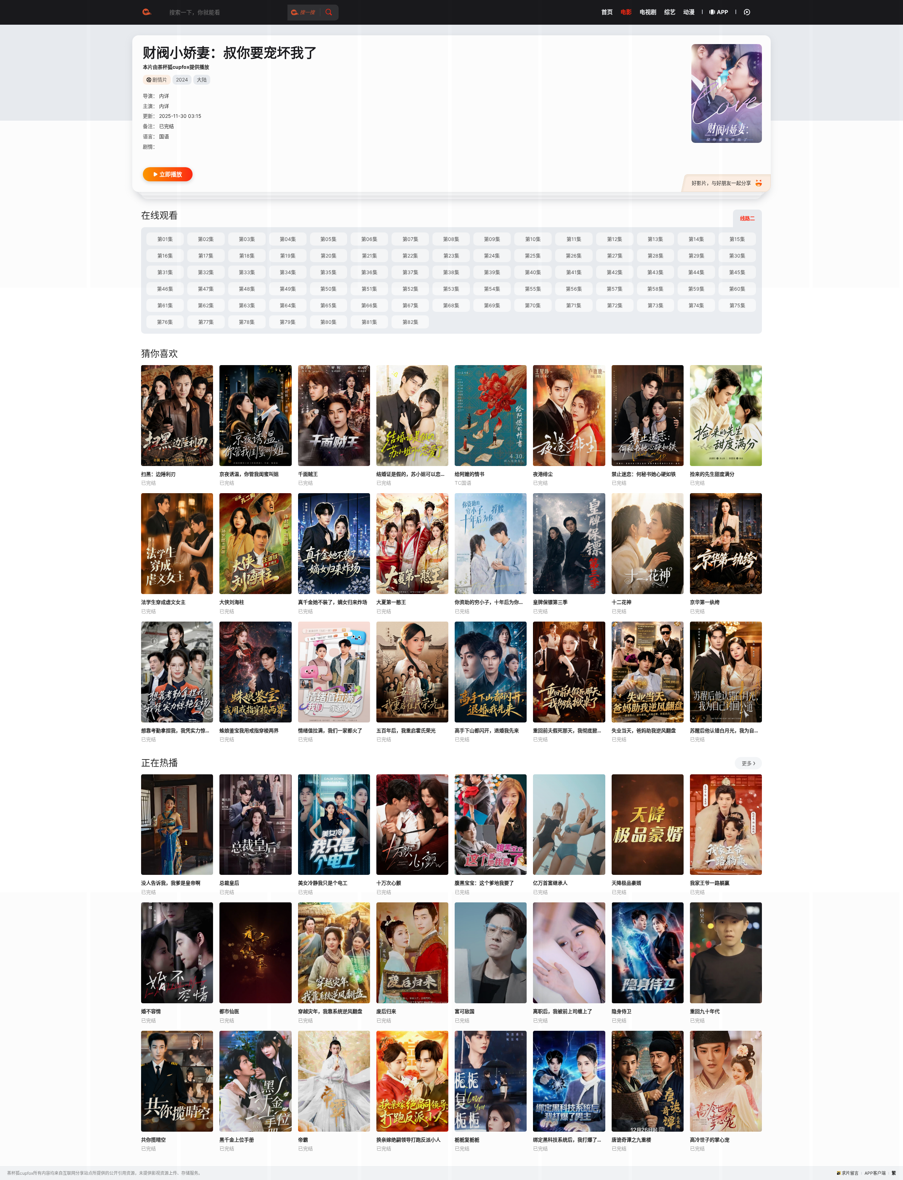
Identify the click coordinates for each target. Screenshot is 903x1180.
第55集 (533, 289)
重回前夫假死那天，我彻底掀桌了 (569, 730)
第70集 (533, 305)
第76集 (165, 322)
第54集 (492, 289)
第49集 (288, 289)
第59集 (696, 289)
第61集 (165, 305)
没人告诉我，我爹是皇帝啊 (170, 883)
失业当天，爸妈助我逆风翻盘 (644, 730)
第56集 (574, 289)
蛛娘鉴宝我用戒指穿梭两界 (249, 730)
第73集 (655, 305)
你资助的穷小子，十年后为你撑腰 (491, 602)
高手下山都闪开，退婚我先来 (487, 730)
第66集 (369, 305)
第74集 (696, 305)
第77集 (206, 322)
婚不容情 (151, 1011)
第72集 (615, 305)
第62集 (206, 305)
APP (722, 12)
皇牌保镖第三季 (550, 602)
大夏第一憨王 (391, 602)
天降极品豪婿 (626, 883)
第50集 (328, 289)
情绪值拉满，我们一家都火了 (330, 730)
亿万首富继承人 (550, 883)
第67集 (410, 305)
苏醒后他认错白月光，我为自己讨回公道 (726, 730)
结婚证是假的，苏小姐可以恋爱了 (412, 474)
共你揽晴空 (153, 1140)
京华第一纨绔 (705, 602)
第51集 (369, 289)
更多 (747, 763)
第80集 (328, 322)
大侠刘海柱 (231, 602)
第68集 (451, 305)
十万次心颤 (388, 883)
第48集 (247, 289)
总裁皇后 (229, 883)
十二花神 (621, 602)
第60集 (737, 289)
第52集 (410, 289)
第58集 (655, 289)
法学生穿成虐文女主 (163, 602)
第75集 (737, 305)
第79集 (288, 322)
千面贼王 (308, 474)
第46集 (165, 289)
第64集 (288, 305)
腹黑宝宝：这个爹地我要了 (484, 883)
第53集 (451, 289)
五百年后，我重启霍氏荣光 (406, 730)
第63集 (247, 305)
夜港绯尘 (543, 474)
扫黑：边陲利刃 (158, 474)
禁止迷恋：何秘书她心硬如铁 (644, 474)
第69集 (492, 305)
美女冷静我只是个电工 (322, 883)
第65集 (328, 305)
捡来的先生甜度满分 (712, 474)
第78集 (247, 322)
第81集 (369, 322)
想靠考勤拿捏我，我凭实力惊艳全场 (177, 730)
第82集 (410, 322)
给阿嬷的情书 (469, 474)
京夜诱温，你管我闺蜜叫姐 (249, 474)
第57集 (615, 289)
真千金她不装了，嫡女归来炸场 (332, 602)
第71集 (573, 305)
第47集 (206, 289)
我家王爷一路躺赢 (709, 883)
